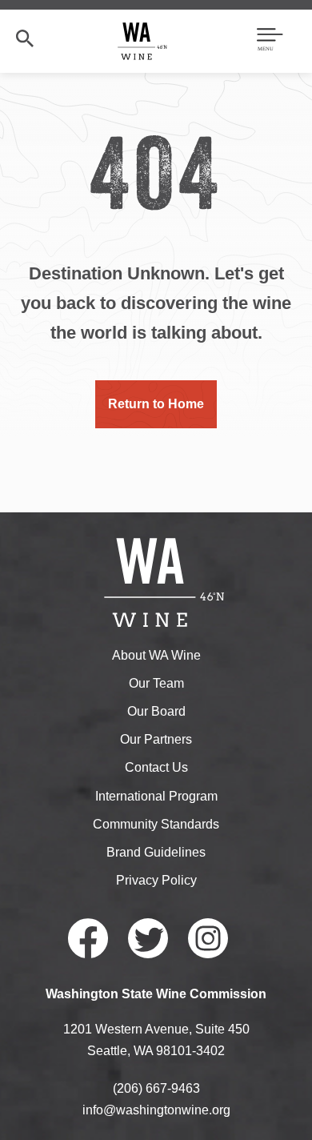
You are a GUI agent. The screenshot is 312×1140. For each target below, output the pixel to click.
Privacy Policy (156, 880)
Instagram (208, 938)
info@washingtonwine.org (156, 1110)
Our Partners (156, 739)
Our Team (156, 683)
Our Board (156, 711)
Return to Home (156, 404)
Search (25, 38)
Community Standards (156, 824)
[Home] (143, 40)
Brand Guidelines (156, 852)
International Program (156, 796)
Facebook (88, 938)
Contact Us (156, 767)
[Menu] (270, 40)
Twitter (148, 938)
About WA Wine (156, 655)
